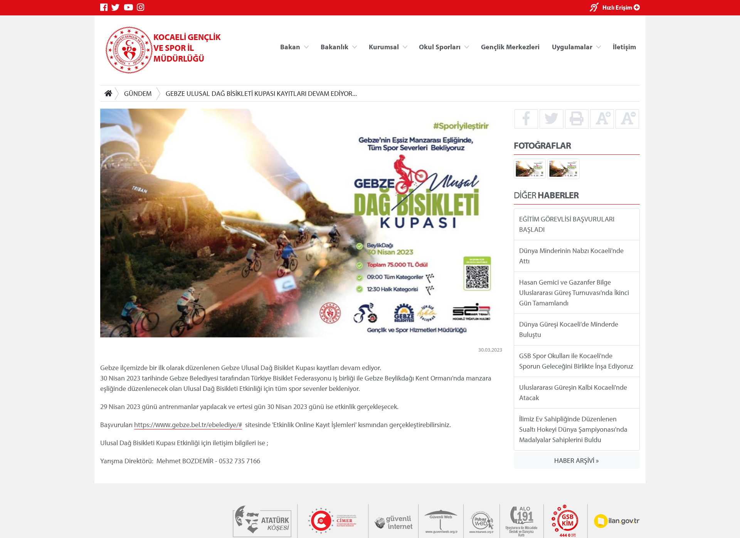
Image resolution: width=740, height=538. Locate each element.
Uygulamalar (572, 46)
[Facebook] (105, 7)
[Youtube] (130, 7)
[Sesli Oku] (596, 7)
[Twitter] (117, 7)
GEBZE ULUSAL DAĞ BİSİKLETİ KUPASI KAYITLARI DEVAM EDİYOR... (261, 93)
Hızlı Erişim (618, 7)
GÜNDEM (137, 93)
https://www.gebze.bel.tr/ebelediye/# (188, 424)
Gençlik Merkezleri (510, 46)
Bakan (290, 46)
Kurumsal (384, 46)
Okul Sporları (440, 46)
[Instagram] (142, 7)
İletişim (624, 46)
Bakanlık (334, 46)
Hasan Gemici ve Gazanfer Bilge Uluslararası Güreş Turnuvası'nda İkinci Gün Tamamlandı (574, 292)
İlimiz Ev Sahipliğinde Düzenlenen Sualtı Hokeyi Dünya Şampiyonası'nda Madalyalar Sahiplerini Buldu (573, 429)
